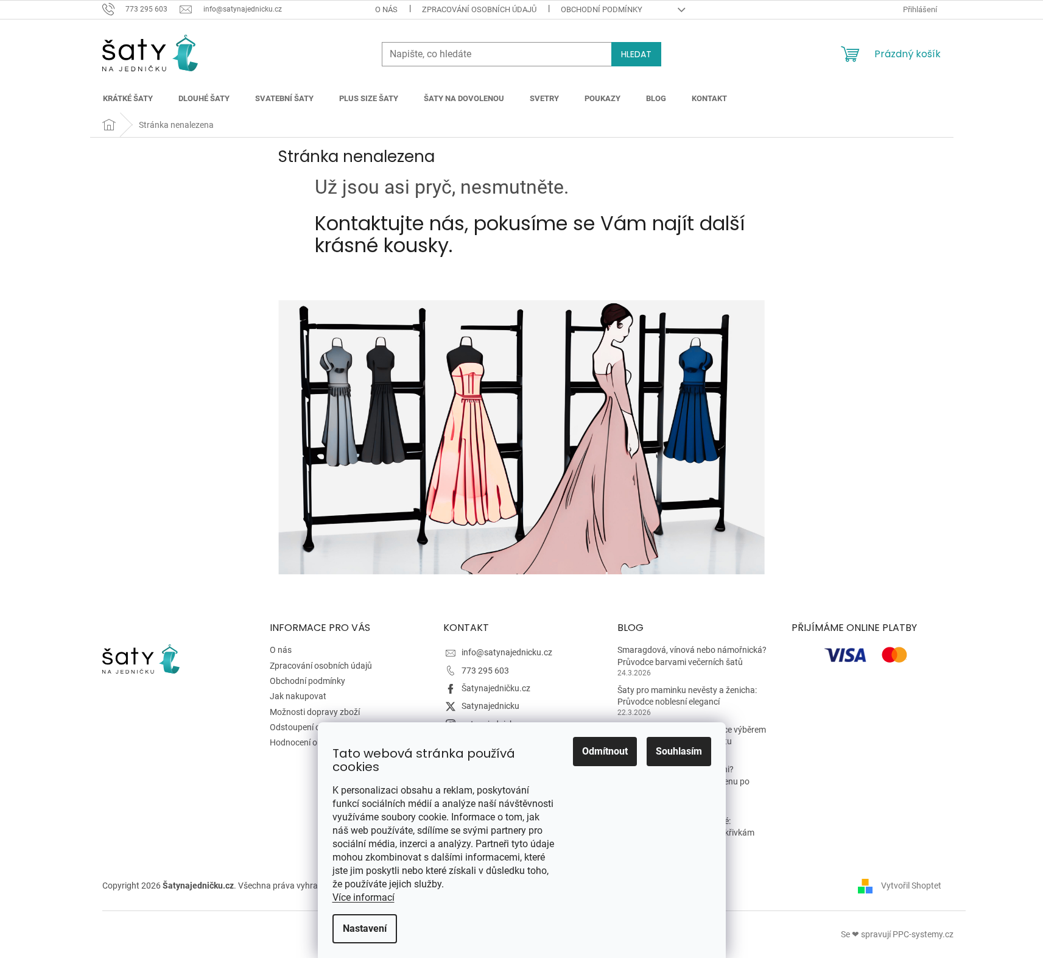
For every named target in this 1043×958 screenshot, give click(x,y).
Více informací (363, 897)
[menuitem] (128, 98)
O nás (386, 9)
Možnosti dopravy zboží (315, 712)
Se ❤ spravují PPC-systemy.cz (897, 934)
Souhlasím (679, 751)
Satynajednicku (490, 706)
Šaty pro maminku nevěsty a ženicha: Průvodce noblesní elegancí (687, 695)
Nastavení (365, 928)
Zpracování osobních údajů (479, 9)
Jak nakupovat (298, 696)
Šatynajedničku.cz (496, 688)
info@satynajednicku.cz (507, 652)
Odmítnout (605, 751)
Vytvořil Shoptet (911, 885)
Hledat (636, 54)
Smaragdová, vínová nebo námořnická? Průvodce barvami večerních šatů (692, 655)
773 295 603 (485, 670)
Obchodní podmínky (601, 9)
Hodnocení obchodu (308, 742)
